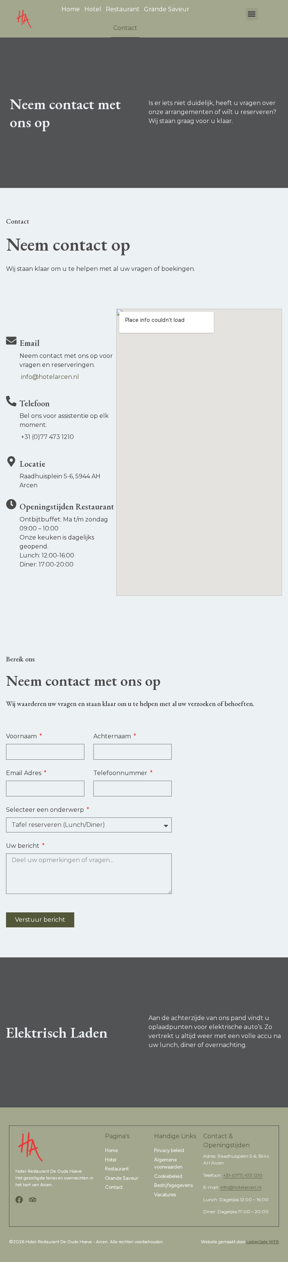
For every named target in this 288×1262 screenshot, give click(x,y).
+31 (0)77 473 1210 (47, 436)
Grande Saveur (166, 9)
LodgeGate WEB (262, 1241)
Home (71, 9)
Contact (125, 28)
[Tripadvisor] (32, 1199)
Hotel (92, 9)
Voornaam (22, 736)
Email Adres (24, 773)
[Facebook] (19, 1199)
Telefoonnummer (121, 773)
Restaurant (123, 9)
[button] (252, 14)
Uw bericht (23, 845)
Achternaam (112, 736)
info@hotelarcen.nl (50, 376)
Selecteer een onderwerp (46, 809)
